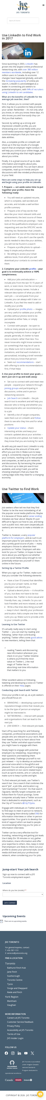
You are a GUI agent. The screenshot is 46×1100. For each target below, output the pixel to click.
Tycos (10, 984)
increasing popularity (15, 80)
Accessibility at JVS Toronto (20, 1030)
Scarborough (13, 976)
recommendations (25, 362)
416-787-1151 (13, 950)
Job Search (12, 398)
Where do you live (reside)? (14, 890)
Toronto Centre (14, 980)
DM (37, 813)
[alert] (23, 921)
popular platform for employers (18, 536)
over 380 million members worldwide (20, 71)
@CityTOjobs (28, 803)
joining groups (11, 388)
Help (22, 685)
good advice (36, 637)
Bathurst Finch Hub (16, 967)
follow (38, 418)
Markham (11, 1001)
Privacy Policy (13, 1026)
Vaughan (11, 1005)
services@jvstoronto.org (17, 953)
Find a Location (13, 958)
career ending (35, 516)
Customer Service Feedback (20, 1022)
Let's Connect (9, 902)
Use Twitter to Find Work (20, 489)
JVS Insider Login (15, 1038)
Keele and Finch (14, 992)
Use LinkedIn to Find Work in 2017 (21, 36)
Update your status (16, 428)
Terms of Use (13, 1034)
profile (32, 268)
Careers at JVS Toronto (18, 1017)
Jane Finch (12, 971)
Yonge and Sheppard (17, 988)
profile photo (26, 309)
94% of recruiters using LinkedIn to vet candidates (22, 91)
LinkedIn (29, 63)
